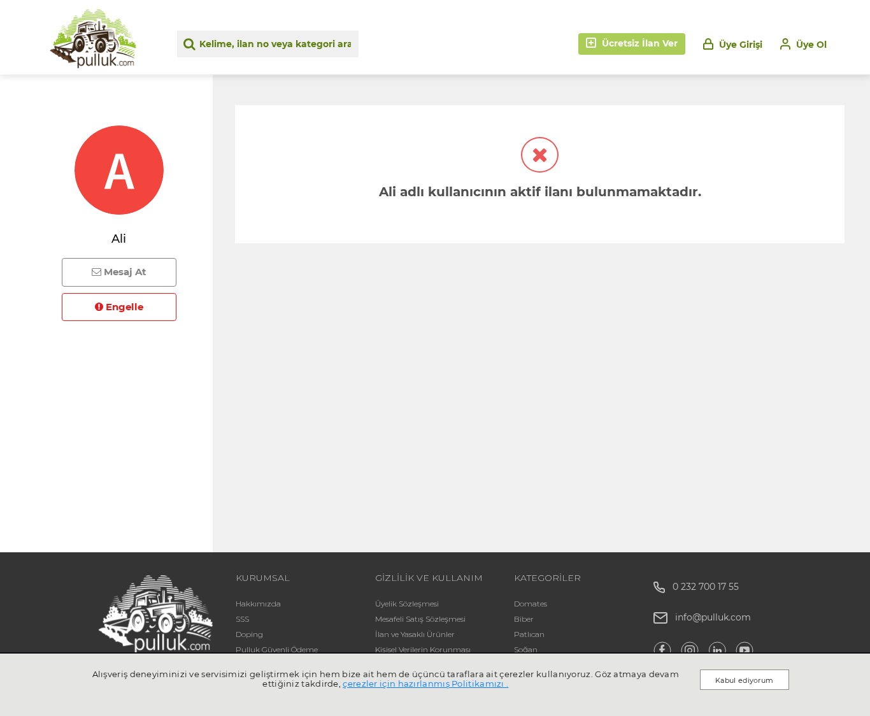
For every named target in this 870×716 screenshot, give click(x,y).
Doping (249, 634)
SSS (242, 619)
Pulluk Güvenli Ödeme (277, 649)
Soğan (526, 649)
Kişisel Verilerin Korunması (423, 649)
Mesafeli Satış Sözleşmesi (420, 619)
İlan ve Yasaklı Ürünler (415, 634)
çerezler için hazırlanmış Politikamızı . (425, 683)
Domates (530, 603)
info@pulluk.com (713, 617)
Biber (524, 619)
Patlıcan (529, 634)
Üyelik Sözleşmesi (407, 603)
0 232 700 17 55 (702, 586)
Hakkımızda (258, 603)
